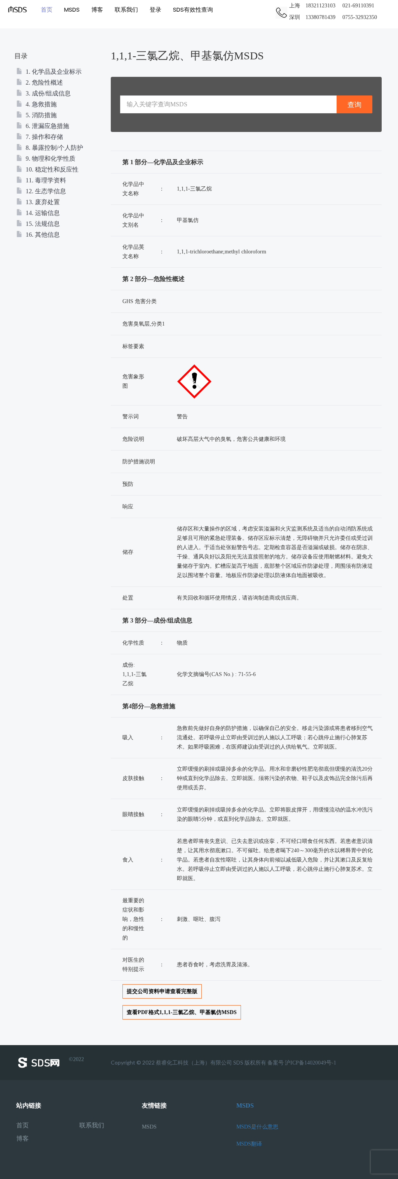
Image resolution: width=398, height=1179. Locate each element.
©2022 (76, 1059)
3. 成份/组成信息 (47, 93)
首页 (46, 9)
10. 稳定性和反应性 (51, 169)
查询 (354, 104)
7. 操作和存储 (43, 137)
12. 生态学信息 (45, 191)
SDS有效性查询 (193, 9)
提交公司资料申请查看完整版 (162, 991)
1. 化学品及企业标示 (53, 71)
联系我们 (126, 9)
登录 (155, 9)
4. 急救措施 (40, 104)
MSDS (72, 9)
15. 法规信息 (42, 223)
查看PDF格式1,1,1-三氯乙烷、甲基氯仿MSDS (182, 1012)
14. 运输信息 (42, 213)
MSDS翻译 (249, 1144)
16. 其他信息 (42, 234)
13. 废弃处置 (42, 202)
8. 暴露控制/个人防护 (53, 147)
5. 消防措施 (40, 115)
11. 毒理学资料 (45, 180)
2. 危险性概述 (43, 82)
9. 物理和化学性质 (49, 158)
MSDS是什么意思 (257, 1127)
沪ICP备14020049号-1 (310, 1063)
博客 (97, 9)
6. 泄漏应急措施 (46, 126)
